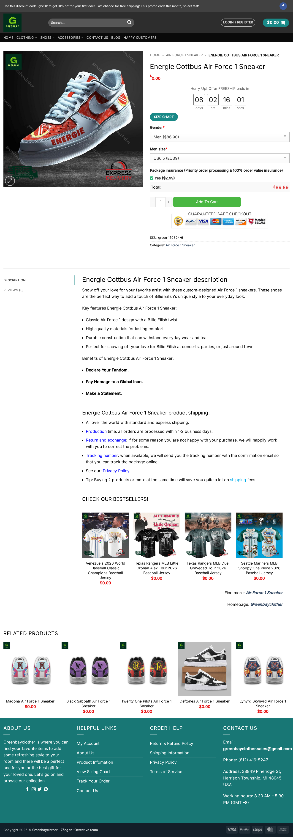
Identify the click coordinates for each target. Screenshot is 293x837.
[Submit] (129, 22)
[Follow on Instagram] (34, 789)
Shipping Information (169, 752)
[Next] (282, 550)
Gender (157, 127)
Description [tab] (14, 280)
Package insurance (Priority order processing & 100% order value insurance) (216, 170)
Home (8, 37)
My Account (88, 743)
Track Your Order (93, 781)
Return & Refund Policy (171, 743)
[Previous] (82, 550)
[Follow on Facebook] (283, 6)
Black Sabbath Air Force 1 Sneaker (88, 703)
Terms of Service (166, 771)
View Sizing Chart (93, 771)
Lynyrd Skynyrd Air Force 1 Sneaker (263, 703)
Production (96, 431)
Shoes (45, 37)
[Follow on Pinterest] (46, 789)
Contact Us (97, 37)
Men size (158, 149)
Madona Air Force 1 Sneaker (30, 701)
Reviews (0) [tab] (13, 290)
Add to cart (207, 201)
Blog (115, 37)
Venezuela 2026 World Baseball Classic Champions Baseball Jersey (105, 570)
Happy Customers (140, 37)
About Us (85, 752)
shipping (238, 479)
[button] (238, 23)
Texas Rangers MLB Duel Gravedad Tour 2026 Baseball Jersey (208, 568)
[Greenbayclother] (22, 22)
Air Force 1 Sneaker (184, 55)
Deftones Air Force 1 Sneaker (205, 701)
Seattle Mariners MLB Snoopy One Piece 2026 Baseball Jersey (259, 568)
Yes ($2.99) (165, 178)
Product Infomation (95, 762)
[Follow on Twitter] (40, 789)
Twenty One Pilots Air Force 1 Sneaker (146, 703)
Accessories (69, 37)
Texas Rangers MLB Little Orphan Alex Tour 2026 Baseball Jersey (156, 568)
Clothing (25, 37)
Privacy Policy (163, 762)
